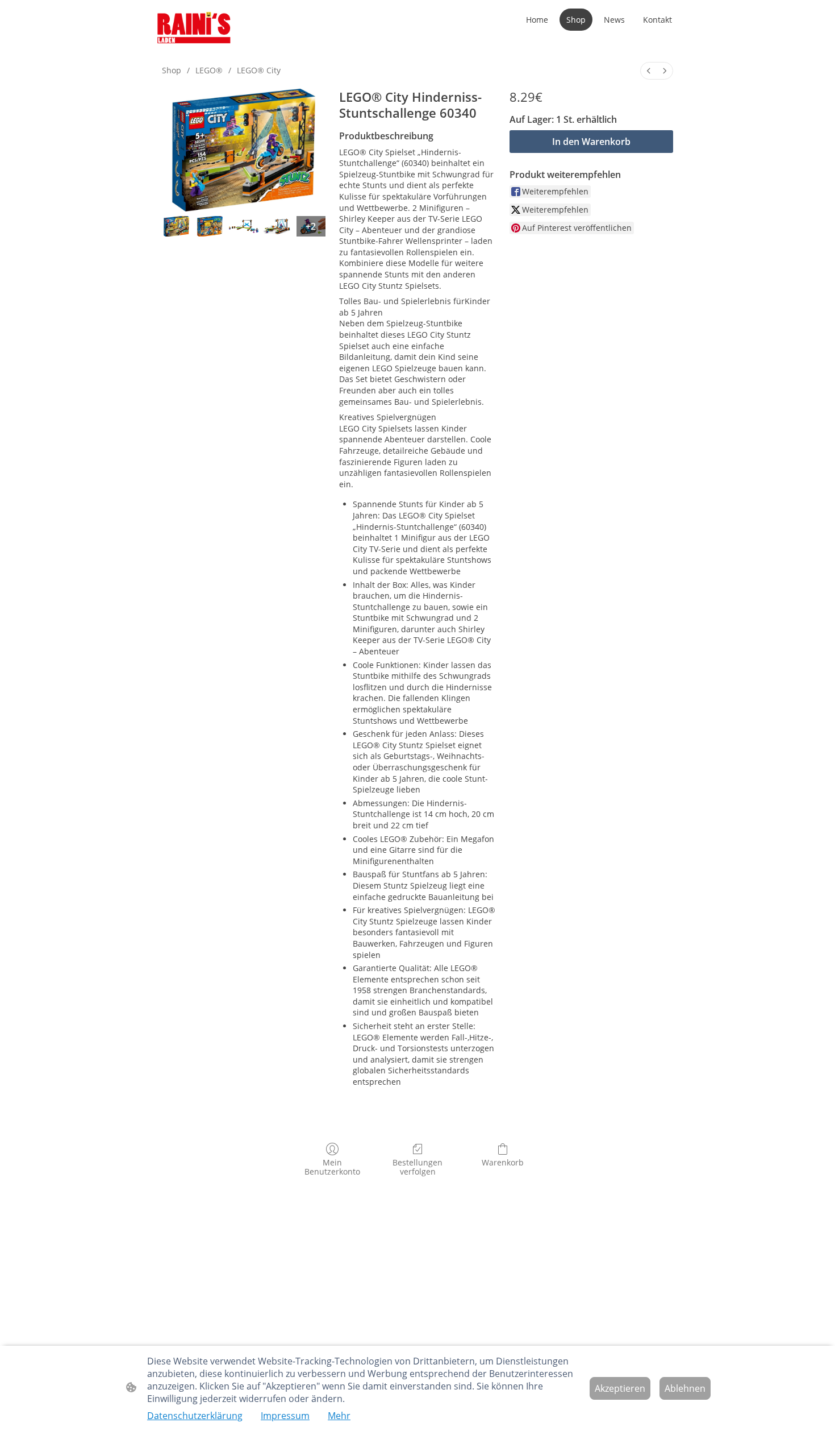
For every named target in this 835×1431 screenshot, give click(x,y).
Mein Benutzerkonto (332, 1167)
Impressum (285, 1415)
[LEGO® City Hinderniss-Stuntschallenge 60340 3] (277, 226)
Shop (171, 70)
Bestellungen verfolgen (417, 1167)
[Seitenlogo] (194, 28)
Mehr (339, 1415)
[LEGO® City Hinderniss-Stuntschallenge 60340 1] (209, 226)
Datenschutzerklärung (195, 1415)
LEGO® (209, 70)
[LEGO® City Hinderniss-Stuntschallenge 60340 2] (243, 226)
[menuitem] (649, 71)
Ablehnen (685, 1388)
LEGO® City (259, 70)
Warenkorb (503, 1162)
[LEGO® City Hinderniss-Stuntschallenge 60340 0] (176, 226)
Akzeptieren (620, 1388)
